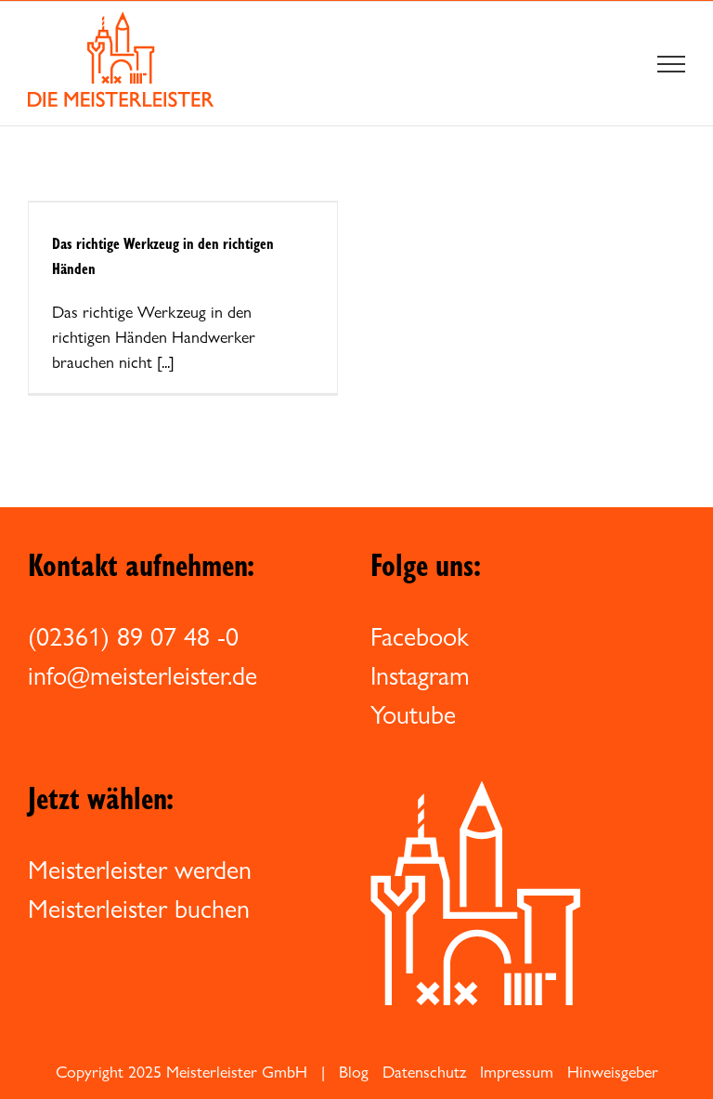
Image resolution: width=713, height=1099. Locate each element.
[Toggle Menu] (672, 64)
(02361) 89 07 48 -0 (133, 636)
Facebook (419, 636)
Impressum (516, 1071)
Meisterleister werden (140, 869)
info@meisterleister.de (142, 675)
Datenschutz (424, 1071)
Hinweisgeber (612, 1071)
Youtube (413, 714)
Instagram (420, 675)
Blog (354, 1071)
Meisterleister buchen (139, 908)
